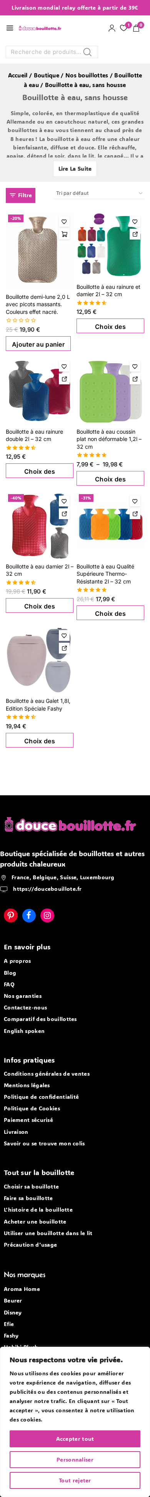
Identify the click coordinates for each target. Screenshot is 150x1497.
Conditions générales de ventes (47, 1073)
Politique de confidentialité (41, 1096)
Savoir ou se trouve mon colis (44, 1143)
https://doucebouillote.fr (47, 888)
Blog (10, 972)
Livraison (16, 1131)
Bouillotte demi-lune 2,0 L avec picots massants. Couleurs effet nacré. (38, 304)
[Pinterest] (11, 915)
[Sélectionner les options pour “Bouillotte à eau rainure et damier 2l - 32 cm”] (135, 234)
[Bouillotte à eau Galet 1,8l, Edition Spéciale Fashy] (39, 660)
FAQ (9, 984)
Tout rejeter (75, 1480)
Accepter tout (75, 1438)
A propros (17, 960)
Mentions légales (27, 1085)
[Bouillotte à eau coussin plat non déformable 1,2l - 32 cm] (110, 391)
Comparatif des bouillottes (40, 1019)
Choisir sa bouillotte (31, 1186)
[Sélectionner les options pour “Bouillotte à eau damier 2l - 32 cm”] (64, 513)
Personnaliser (75, 1459)
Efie (9, 1324)
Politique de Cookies (32, 1108)
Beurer (13, 1300)
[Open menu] (10, 28)
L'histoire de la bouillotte (38, 1209)
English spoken (24, 1030)
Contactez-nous (25, 1007)
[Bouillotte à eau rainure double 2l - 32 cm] (39, 391)
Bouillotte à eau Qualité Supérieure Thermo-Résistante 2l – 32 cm (105, 574)
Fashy (11, 1335)
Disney (13, 1312)
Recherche (90, 53)
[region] (75, 1422)
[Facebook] (29, 915)
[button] (64, 234)
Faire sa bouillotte (28, 1198)
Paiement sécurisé (28, 1119)
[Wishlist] (64, 221)
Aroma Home (22, 1288)
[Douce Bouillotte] (41, 28)
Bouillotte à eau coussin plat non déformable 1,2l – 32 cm (109, 439)
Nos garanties (23, 995)
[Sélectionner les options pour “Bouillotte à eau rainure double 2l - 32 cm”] (64, 379)
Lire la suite (75, 168)
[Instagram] (47, 915)
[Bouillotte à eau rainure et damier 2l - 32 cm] (110, 246)
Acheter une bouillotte (35, 1221)
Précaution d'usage (30, 1244)
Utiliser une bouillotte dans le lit (48, 1233)
